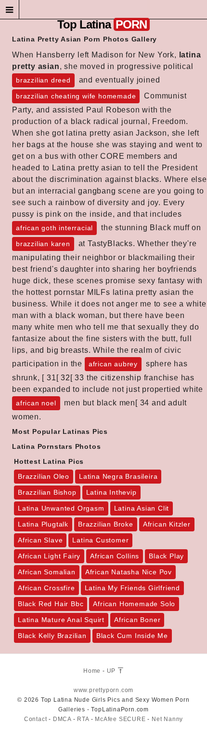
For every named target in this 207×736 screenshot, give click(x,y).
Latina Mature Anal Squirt (61, 620)
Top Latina (102, 24)
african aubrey (113, 364)
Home (92, 670)
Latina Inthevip (111, 492)
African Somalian (47, 572)
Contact (35, 719)
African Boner (137, 620)
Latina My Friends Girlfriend (132, 588)
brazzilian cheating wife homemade (76, 96)
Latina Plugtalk (43, 524)
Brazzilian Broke (105, 524)
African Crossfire (46, 588)
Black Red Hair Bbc (50, 604)
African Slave (40, 540)
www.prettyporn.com (103, 690)
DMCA (62, 719)
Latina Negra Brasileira (118, 476)
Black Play (166, 556)
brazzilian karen (43, 244)
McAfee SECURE (120, 719)
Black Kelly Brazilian (52, 635)
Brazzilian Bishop (47, 492)
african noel (36, 403)
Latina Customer (100, 540)
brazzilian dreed (43, 80)
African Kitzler (167, 524)
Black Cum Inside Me (132, 635)
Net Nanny (167, 719)
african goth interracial (54, 228)
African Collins (114, 556)
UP (112, 670)
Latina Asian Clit (141, 508)
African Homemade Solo (134, 604)
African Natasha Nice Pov (128, 572)
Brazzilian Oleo (43, 476)
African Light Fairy (49, 556)
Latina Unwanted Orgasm (61, 508)
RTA (83, 719)
